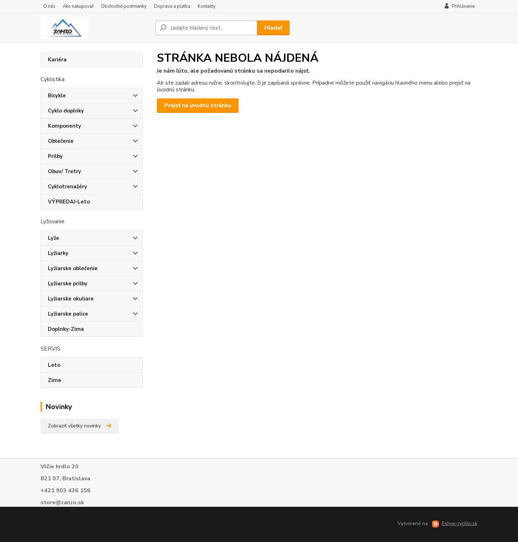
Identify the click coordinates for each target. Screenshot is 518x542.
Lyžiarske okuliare (71, 298)
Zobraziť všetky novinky (74, 425)
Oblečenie (61, 141)
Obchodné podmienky (124, 6)
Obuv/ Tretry (64, 171)
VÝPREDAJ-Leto (69, 201)
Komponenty (64, 125)
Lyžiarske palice (68, 313)
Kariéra (57, 59)
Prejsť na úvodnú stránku (197, 105)
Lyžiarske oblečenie (73, 268)
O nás (49, 6)
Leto (54, 365)
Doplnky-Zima (66, 329)
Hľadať (273, 28)
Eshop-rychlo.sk (459, 523)
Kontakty (207, 6)
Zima (54, 380)
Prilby (55, 156)
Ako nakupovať (78, 6)
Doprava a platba (172, 6)
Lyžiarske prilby (67, 283)
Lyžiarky (58, 253)
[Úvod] (95, 28)
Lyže (53, 238)
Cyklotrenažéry (67, 186)
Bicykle (57, 95)
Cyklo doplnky (66, 110)
